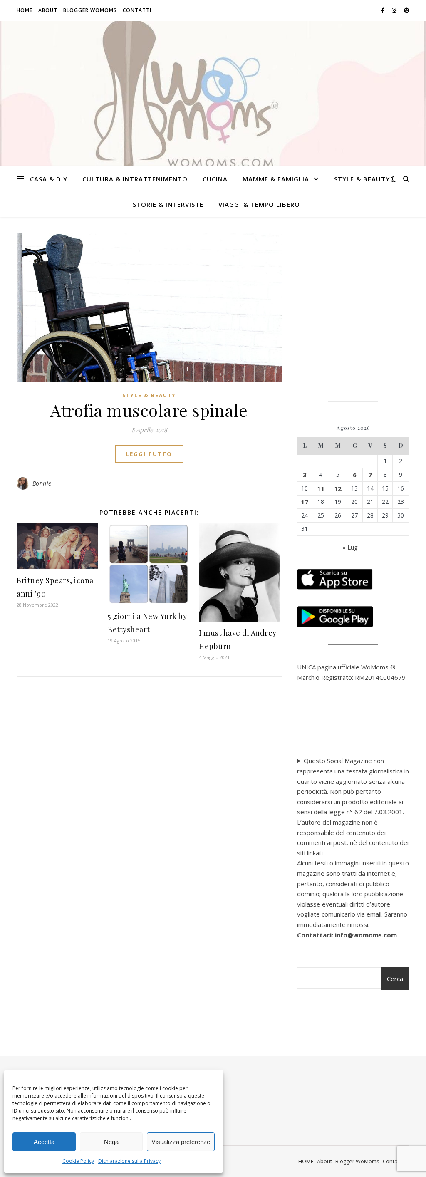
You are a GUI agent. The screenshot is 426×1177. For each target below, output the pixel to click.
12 (338, 488)
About (47, 10)
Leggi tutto (149, 454)
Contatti (137, 10)
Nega (111, 1141)
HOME (24, 10)
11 (320, 488)
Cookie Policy (78, 1161)
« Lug (350, 547)
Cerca (395, 978)
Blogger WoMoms (90, 10)
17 (304, 502)
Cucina (215, 179)
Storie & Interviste (168, 204)
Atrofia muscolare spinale (149, 410)
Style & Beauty (362, 179)
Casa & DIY (48, 179)
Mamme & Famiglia (276, 179)
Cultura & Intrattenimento (135, 179)
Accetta (44, 1141)
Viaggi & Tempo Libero (259, 204)
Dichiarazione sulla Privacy (129, 1161)
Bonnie (42, 483)
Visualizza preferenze (180, 1141)
